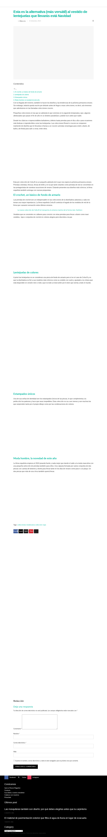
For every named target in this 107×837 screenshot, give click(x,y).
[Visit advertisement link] (53, 575)
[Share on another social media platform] (36, 531)
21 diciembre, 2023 (35, 21)
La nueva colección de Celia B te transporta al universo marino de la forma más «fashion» (50, 210)
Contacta (7, 790)
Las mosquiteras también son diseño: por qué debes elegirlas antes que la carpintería (45, 809)
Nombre (16, 733)
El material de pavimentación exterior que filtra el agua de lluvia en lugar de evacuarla (45, 818)
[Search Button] (102, 3)
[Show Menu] (5, 3)
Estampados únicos (21, 97)
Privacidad (7, 797)
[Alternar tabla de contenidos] (15, 89)
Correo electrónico (19, 743)
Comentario (17, 729)
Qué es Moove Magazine (12, 788)
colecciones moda (23, 525)
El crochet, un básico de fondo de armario (28, 92)
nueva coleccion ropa (38, 525)
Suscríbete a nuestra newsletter (14, 793)
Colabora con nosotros (11, 795)
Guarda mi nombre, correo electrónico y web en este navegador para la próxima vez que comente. (46, 761)
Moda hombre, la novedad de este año (27, 100)
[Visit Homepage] (53, 3)
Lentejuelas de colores (22, 94)
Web (14, 752)
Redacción (22, 21)
